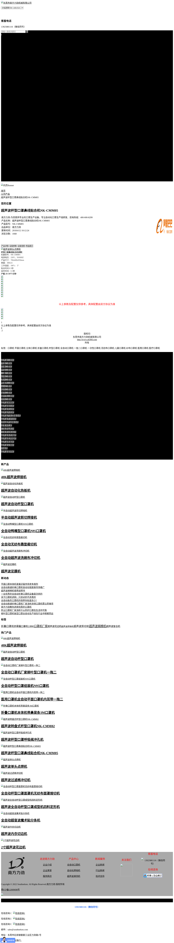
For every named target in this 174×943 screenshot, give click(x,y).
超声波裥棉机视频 (9, 131)
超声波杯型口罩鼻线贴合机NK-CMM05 (29, 753)
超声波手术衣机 (8, 419)
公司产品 (5, 52)
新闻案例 (5, 105)
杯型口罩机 (6, 49)
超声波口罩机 (7, 56)
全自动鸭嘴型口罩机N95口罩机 (23, 531)
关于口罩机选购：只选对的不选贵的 (18, 597)
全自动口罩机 (73, 865)
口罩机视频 (6, 128)
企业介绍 (47, 865)
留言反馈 (5, 180)
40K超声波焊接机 (14, 477)
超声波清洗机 (7, 98)
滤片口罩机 (6, 380)
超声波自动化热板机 (15, 490)
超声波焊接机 (7, 95)
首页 (3, 39)
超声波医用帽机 (8, 78)
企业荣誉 (47, 870)
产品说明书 (6, 121)
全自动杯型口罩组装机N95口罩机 (25, 686)
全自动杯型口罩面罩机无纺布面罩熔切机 (30, 793)
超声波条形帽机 (8, 75)
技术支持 (5, 114)
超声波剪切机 (81, 626)
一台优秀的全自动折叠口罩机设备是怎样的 (21, 594)
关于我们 (5, 157)
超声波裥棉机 (7, 59)
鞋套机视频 (6, 147)
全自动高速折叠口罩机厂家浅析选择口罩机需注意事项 (27, 604)
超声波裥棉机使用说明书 (13, 590)
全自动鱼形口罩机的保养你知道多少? (19, 600)
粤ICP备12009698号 (10, 890)
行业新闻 (5, 111)
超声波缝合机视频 (9, 134)
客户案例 (5, 118)
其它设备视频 (7, 154)
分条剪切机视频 (8, 144)
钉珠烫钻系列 (7, 69)
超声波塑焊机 (7, 92)
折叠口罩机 (6, 46)
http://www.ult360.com (87, 339)
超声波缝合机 (7, 62)
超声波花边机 (7, 409)
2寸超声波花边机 (13, 847)
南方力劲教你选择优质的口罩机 (16, 607)
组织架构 (5, 170)
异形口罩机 (6, 399)
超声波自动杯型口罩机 (17, 504)
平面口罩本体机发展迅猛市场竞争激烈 (19, 584)
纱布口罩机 (6, 376)
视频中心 (5, 124)
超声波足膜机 (7, 85)
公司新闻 (5, 108)
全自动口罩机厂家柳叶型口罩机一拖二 (29, 672)
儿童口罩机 (6, 373)
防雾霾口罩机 (21, 626)
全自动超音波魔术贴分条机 (20, 820)
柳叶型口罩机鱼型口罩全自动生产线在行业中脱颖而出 (27, 613)
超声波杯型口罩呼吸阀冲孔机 (22, 739)
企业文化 (5, 167)
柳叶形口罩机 (7, 396)
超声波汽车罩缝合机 (11, 416)
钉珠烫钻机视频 (8, 141)
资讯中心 (5, 101)
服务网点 (5, 177)
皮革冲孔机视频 (8, 137)
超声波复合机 (113, 626)
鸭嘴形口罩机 (7, 383)
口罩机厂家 (41, 626)
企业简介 (5, 160)
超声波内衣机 (7, 412)
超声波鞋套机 (7, 82)
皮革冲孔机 (6, 65)
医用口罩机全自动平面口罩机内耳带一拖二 (32, 699)
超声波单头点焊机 (14, 766)
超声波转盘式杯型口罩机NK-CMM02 (28, 726)
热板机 (4, 88)
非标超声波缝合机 (9, 422)
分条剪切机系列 (8, 72)
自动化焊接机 (73, 870)
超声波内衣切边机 (14, 834)
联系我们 (5, 163)
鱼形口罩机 (6, 393)
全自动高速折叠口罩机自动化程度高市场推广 (23, 587)
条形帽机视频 (7, 150)
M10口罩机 (6, 386)
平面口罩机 (6, 43)
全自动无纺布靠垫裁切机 (19, 544)
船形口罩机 (6, 389)
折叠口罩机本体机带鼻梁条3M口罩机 (28, 712)
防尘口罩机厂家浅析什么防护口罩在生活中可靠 (24, 610)
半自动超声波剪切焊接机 (19, 517)
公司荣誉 (5, 173)
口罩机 (31, 626)
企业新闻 (100, 865)
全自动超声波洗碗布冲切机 (20, 558)
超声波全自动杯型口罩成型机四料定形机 (30, 807)
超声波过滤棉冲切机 (15, 780)
